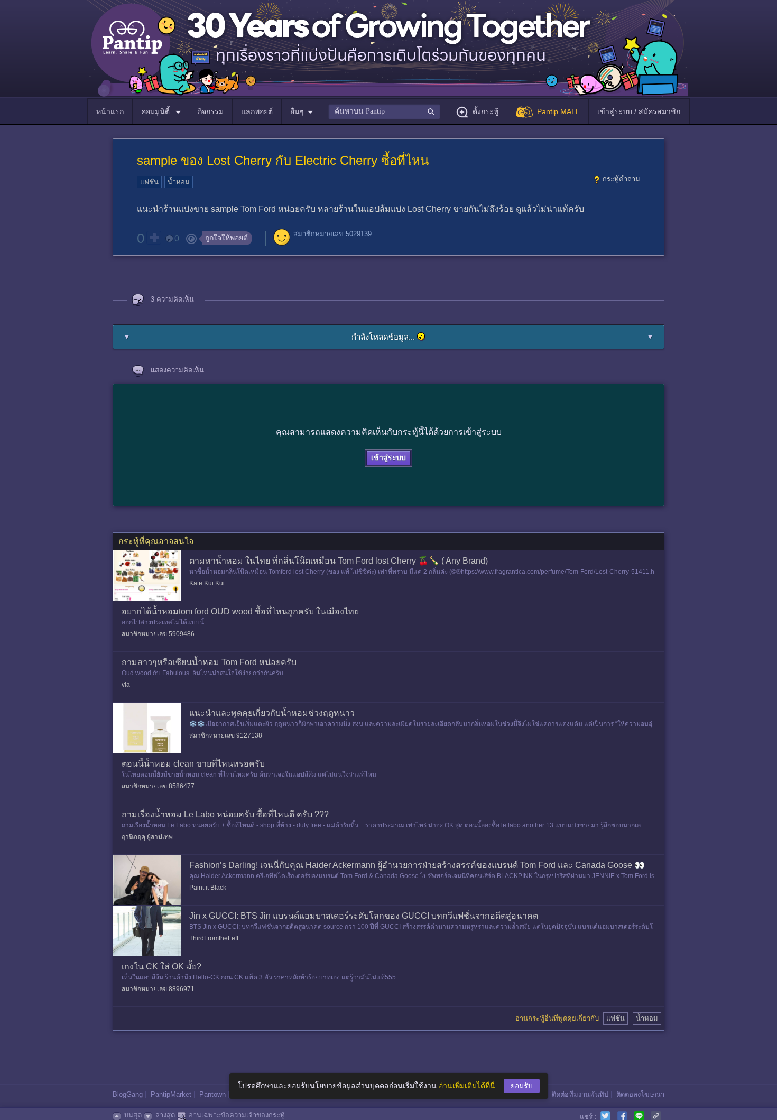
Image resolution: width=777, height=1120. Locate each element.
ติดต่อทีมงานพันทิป (580, 1094)
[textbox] (384, 111)
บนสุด (133, 1115)
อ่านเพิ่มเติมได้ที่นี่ (467, 1085)
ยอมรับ (522, 1085)
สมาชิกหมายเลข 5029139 (332, 234)
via (126, 684)
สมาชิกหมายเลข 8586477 (158, 786)
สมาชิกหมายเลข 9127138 (225, 735)
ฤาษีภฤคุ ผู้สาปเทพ (147, 837)
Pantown (212, 1094)
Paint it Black (207, 887)
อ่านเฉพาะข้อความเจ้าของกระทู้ (237, 1115)
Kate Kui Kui (207, 583)
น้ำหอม (179, 182)
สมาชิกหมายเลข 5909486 (158, 634)
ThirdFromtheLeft (213, 938)
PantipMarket (171, 1094)
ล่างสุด (165, 1115)
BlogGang (128, 1094)
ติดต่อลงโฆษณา (640, 1094)
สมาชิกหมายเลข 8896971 (158, 989)
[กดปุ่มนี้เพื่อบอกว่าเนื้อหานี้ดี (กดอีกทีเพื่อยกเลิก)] (153, 238)
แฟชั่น (149, 182)
